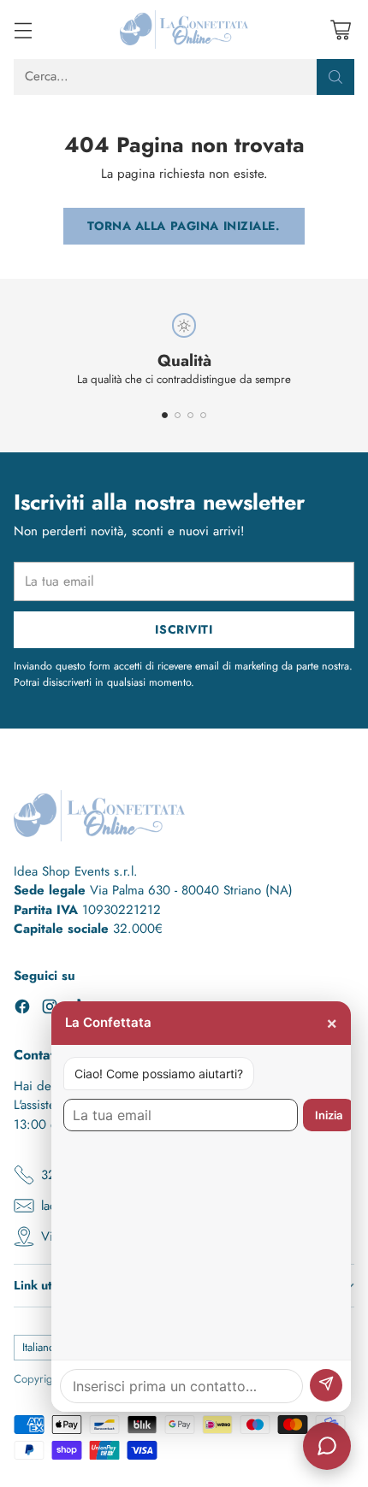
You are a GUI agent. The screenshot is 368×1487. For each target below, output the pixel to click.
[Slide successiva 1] (165, 415)
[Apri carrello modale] (340, 29)
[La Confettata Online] (184, 29)
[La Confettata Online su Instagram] (49, 1009)
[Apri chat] (327, 1446)
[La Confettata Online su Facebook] (22, 1009)
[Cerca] (335, 77)
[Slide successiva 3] (190, 415)
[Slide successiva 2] (178, 415)
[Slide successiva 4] (203, 415)
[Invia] (326, 1385)
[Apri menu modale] (22, 29)
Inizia (328, 1115)
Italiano (38, 1347)
